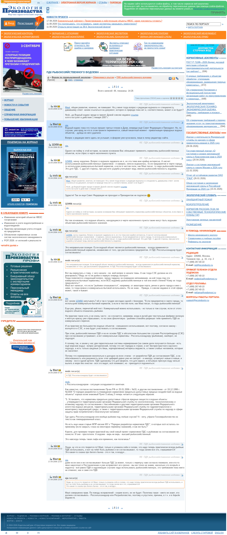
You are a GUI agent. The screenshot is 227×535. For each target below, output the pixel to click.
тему (70, 80)
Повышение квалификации (21, 119)
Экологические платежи (154, 33)
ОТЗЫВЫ (103, 2)
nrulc (55, 175)
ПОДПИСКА (22, 516)
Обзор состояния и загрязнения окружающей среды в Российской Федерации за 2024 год (203, 186)
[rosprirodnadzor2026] (22, 67)
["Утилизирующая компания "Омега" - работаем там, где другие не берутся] (115, 61)
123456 (55, 144)
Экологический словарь (201, 195)
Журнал (8, 100)
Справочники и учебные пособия (204, 238)
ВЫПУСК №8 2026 (22, 150)
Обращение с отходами (65, 33)
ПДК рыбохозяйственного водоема (133, 77)
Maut (67, 107)
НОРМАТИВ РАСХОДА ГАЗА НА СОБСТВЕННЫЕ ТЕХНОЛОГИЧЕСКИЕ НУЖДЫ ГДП (206, 212)
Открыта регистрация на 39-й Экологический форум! (84, 27)
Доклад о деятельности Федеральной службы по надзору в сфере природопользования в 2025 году (205, 140)
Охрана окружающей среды (155, 37)
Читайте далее (8, 246)
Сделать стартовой (202, 533)
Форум (10, 521)
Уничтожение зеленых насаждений (203, 219)
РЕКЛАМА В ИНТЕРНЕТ (61, 516)
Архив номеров (16, 204)
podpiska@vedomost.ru (205, 278)
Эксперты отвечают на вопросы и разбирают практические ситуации (119, 48)
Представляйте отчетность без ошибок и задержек (84, 45)
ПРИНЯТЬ (218, 12)
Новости (32, 518)
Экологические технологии (112, 37)
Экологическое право (195, 37)
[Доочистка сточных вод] (206, 49)
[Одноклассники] (173, 78)
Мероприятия (69, 518)
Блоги (19, 521)
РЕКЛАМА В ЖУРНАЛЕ (39, 516)
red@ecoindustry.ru (203, 265)
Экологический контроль (18, 33)
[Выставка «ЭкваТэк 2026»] (22, 132)
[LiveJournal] (177, 78)
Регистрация (25, 23)
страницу (78, 80)
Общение (9, 109)
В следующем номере (14, 213)
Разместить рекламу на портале (167, 68)
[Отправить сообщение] (58, 106)
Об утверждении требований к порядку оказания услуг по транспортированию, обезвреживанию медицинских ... (206, 123)
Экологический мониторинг (68, 37)
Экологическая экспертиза (112, 33)
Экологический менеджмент (199, 33)
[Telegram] (47, 11)
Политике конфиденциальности (209, 8)
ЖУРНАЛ (10, 516)
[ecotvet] (22, 283)
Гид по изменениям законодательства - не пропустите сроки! (154, 45)
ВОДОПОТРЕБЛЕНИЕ (197, 204)
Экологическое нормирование (21, 37)
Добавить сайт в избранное (173, 533)
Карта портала (195, 27)
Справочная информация (20, 114)
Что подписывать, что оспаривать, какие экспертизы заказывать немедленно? (97, 24)
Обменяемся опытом (103, 77)
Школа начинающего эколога (202, 235)
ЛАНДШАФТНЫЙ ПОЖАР (199, 199)
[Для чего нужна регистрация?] (37, 23)
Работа (82, 518)
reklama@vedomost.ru (205, 292)
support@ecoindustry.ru (197, 300)
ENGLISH (219, 533)
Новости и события (16, 105)
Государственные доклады (203, 132)
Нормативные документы (202, 58)
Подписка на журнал (22, 142)
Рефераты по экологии (199, 241)
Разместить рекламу (32, 94)
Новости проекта (57, 17)
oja (55, 106)
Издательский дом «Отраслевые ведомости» (37, 525)
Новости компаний (49, 518)
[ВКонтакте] (47, 8)
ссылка (134, 115)
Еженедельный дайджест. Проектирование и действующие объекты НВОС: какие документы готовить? (110, 21)
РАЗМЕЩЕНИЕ (194, 224)
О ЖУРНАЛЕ (52, 2)
